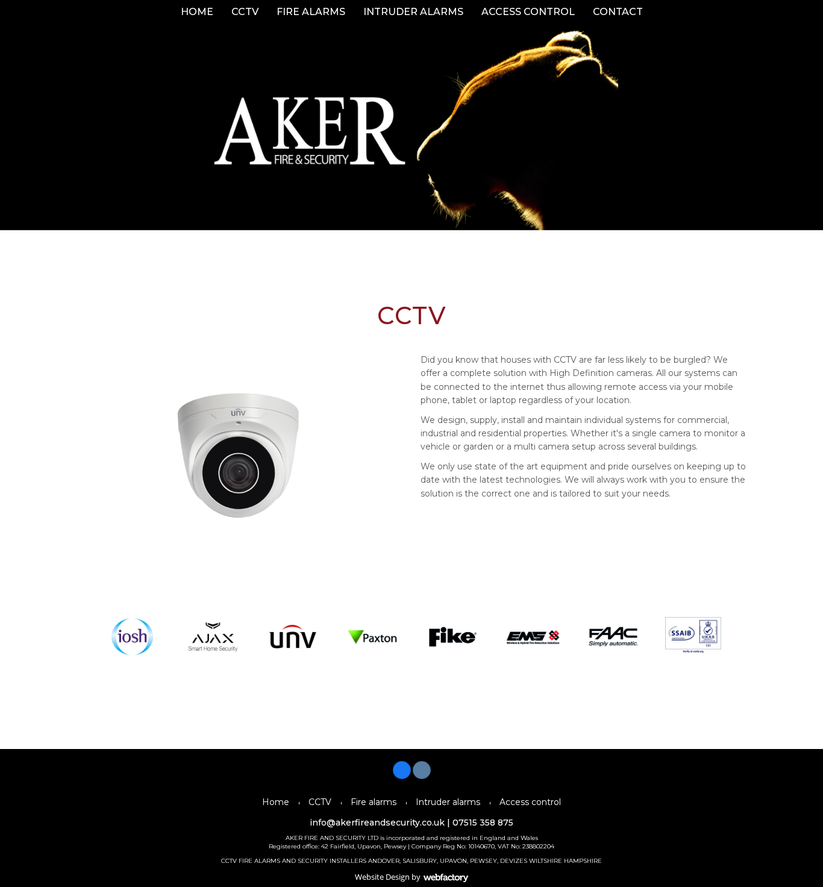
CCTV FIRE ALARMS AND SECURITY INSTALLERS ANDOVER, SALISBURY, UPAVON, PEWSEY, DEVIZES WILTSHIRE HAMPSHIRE (411, 861)
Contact (618, 11)
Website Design (382, 876)
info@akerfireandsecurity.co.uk (377, 822)
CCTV (244, 11)
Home (197, 11)
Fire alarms (311, 11)
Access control (528, 11)
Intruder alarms (413, 11)
